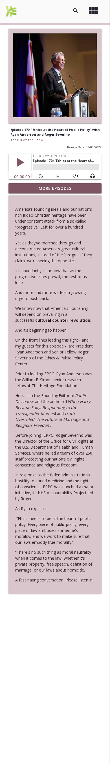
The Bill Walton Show (26, 140)
